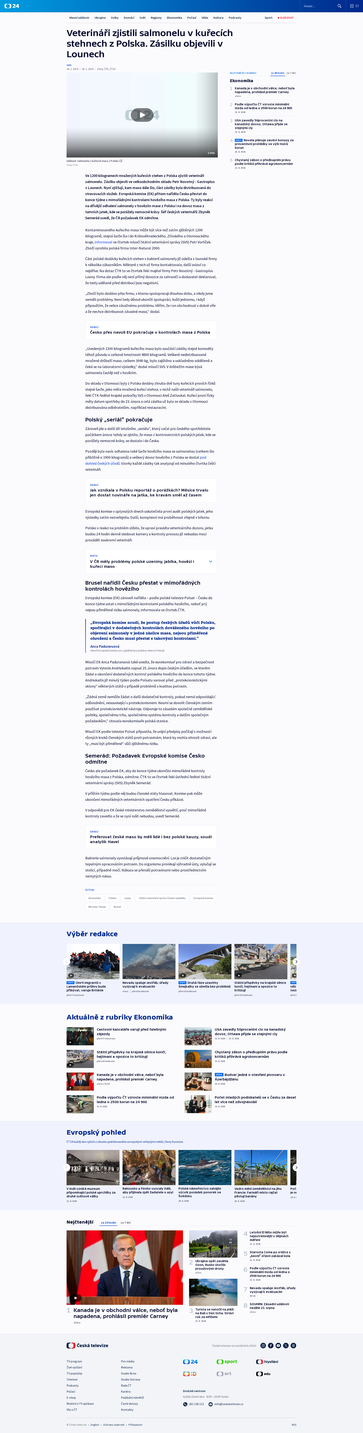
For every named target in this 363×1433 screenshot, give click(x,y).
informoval (103, 242)
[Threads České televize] (293, 1346)
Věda (205, 17)
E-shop (71, 1397)
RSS (294, 1424)
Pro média (127, 1361)
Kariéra (125, 1391)
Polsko (112, 898)
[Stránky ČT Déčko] (189, 1373)
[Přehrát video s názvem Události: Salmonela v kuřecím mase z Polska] (142, 115)
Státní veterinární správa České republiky (162, 898)
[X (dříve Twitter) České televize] (286, 1346)
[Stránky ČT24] (190, 1361)
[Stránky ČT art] (224, 1373)
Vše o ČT (72, 1409)
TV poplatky (74, 1373)
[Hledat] (340, 6)
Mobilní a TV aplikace (80, 1403)
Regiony (156, 17)
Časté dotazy (129, 1403)
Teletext (72, 1379)
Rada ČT (126, 1385)
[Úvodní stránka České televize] (88, 1346)
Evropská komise (203, 898)
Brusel (117, 906)
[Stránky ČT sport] (227, 1361)
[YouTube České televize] (278, 1346)
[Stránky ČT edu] (263, 1373)
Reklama (127, 1367)
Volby (115, 17)
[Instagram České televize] (263, 1346)
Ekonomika (174, 17)
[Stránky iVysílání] (267, 1361)
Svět (143, 17)
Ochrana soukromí (113, 1424)
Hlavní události (79, 17)
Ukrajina (100, 17)
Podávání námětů (132, 1397)
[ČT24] (12, 6)
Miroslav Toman (97, 906)
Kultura (218, 17)
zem (69, 65)
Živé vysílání (74, 1367)
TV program (74, 1361)
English (95, 1424)
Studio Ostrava (130, 1379)
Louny (127, 898)
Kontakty (127, 1409)
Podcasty (235, 17)
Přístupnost (135, 1424)
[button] (142, 115)
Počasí (191, 17)
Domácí (129, 17)
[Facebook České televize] (271, 1346)
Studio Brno (128, 1373)
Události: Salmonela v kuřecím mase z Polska (93, 161)
